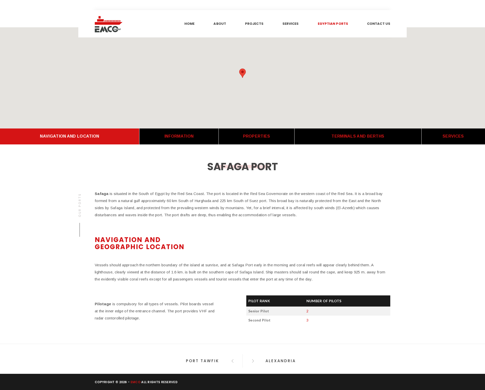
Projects (254, 23)
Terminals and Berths (357, 136)
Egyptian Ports (333, 23)
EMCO (135, 382)
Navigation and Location (69, 136)
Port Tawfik (203, 360)
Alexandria (280, 360)
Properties (256, 136)
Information (178, 136)
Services (290, 23)
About (219, 23)
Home (189, 23)
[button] (242, 73)
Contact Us (378, 23)
